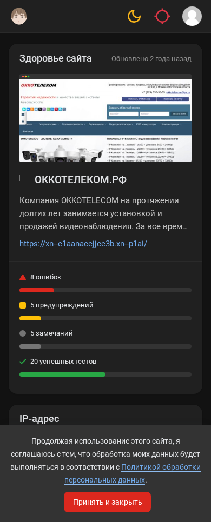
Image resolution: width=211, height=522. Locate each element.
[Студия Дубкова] (19, 16)
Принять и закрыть (107, 502)
